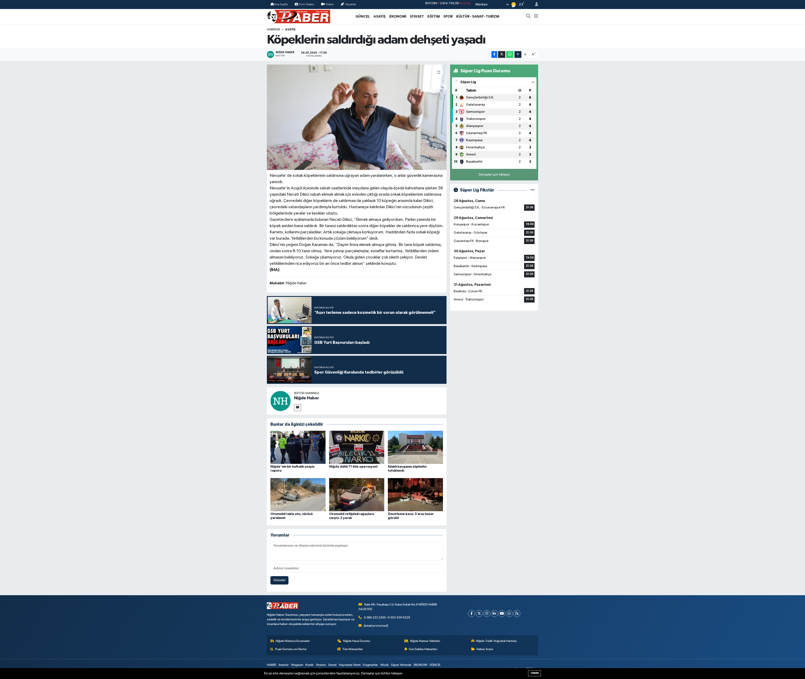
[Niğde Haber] (280, 401)
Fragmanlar (370, 664)
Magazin (297, 664)
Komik (309, 664)
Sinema (321, 664)
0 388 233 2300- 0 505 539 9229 (387, 617)
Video (330, 4)
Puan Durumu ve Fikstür (291, 649)
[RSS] (516, 613)
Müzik (384, 664)
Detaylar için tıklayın (494, 174)
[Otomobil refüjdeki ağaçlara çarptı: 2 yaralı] (356, 494)
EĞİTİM (433, 16)
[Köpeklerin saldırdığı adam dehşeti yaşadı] (357, 117)
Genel (332, 664)
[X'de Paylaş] (501, 54)
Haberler (273, 29)
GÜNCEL (363, 16)
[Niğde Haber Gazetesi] (298, 16)
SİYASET (417, 16)
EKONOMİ (397, 16)
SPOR (448, 16)
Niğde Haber (306, 398)
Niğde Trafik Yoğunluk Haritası (496, 641)
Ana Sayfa (281, 4)
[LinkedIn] (494, 613)
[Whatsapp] (509, 613)
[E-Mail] (297, 407)
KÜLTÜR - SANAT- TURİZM (477, 16)
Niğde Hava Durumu (356, 641)
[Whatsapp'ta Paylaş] (509, 54)
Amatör (283, 664)
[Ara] (528, 16)
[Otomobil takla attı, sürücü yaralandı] (298, 494)
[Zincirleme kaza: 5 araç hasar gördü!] (415, 494)
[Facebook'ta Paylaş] (494, 54)
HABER (271, 664)
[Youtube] (501, 613)
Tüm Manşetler (352, 649)
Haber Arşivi (485, 649)
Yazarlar (350, 4)
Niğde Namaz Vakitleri (425, 641)
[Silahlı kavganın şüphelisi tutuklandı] (415, 447)
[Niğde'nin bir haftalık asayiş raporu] (298, 447)
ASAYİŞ (380, 16)
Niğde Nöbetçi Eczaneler (293, 641)
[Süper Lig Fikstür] (533, 190)
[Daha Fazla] (517, 54)
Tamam (534, 673)
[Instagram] (486, 613)
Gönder (279, 580)
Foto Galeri (306, 4)
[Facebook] (471, 613)
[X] (479, 613)
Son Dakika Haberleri (423, 649)
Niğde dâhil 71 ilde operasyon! (353, 466)
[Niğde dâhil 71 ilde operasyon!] (356, 447)
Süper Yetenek (401, 664)
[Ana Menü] (536, 16)
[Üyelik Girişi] (534, 4)
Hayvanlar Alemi (350, 664)
